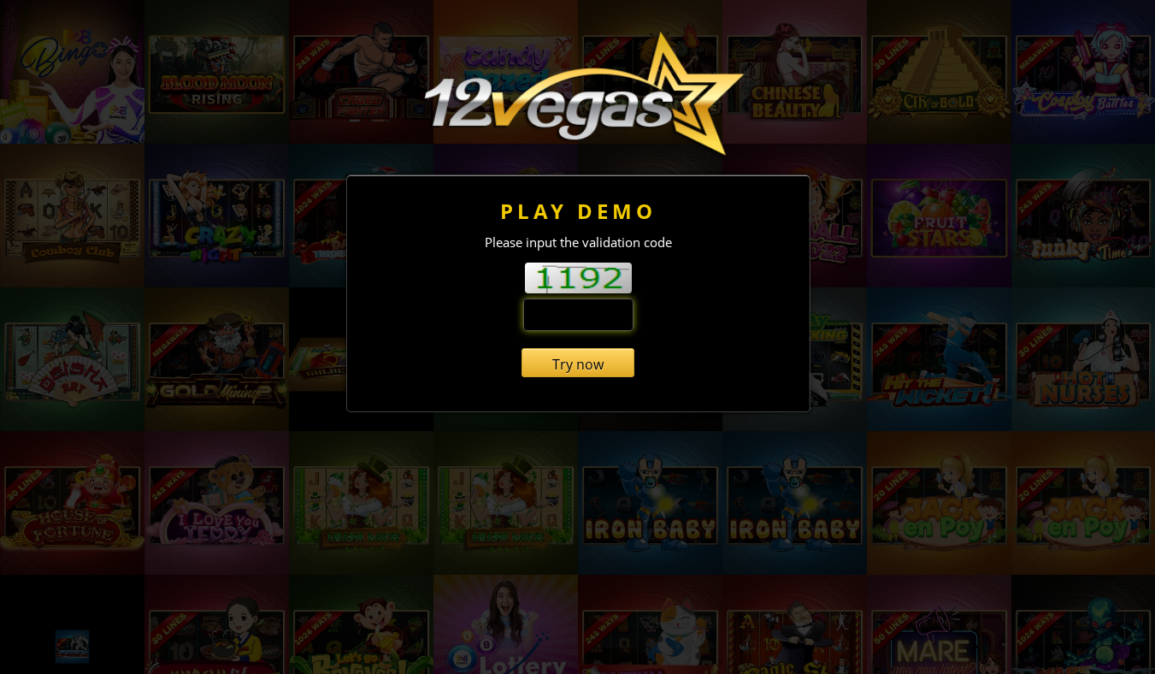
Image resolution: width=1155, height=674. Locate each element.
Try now (578, 364)
